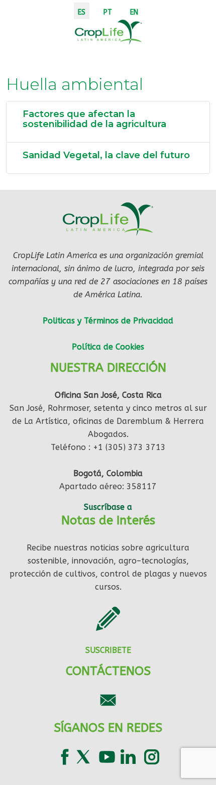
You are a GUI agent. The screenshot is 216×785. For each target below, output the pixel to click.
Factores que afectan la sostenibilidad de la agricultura (94, 119)
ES (81, 12)
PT (107, 12)
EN (134, 12)
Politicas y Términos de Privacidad (108, 320)
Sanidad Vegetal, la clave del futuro (106, 155)
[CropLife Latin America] (108, 31)
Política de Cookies (108, 347)
